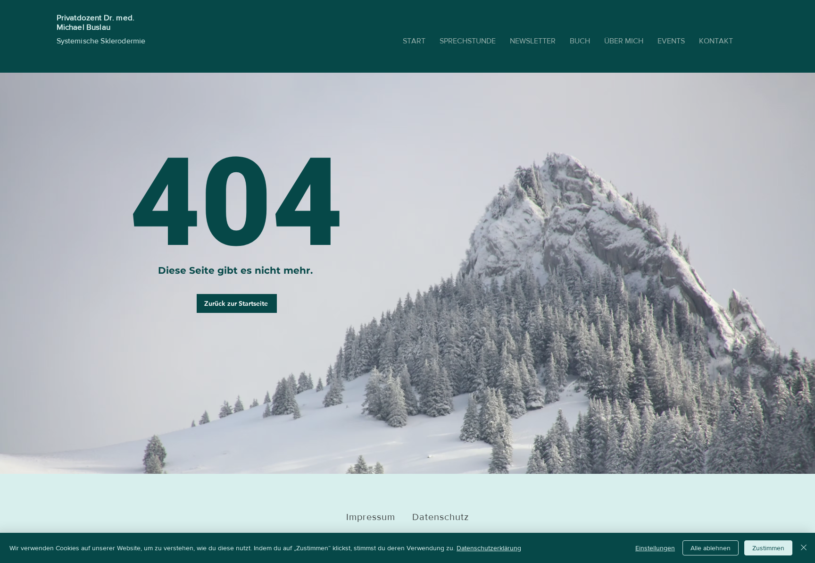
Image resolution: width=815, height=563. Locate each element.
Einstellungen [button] (655, 548)
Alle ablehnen (710, 548)
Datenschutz (440, 517)
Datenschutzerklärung (489, 548)
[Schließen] (803, 547)
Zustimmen (768, 548)
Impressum (379, 517)
